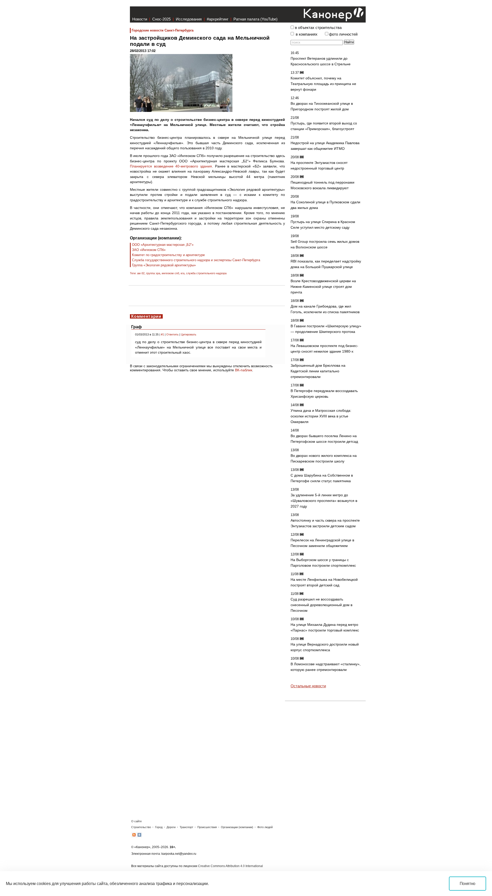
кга (182, 273)
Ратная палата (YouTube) (255, 19)
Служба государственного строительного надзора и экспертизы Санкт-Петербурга (196, 260)
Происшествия (207, 827)
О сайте (136, 821)
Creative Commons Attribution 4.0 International (230, 866)
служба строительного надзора (206, 273)
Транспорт (186, 827)
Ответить (172, 334)
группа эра (153, 273)
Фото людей (265, 827)
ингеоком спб (170, 273)
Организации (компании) (237, 827)
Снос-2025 (161, 19)
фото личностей (343, 34)
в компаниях (306, 34)
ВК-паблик (243, 370)
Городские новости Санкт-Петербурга (162, 30)
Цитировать (188, 334)
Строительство (141, 827)
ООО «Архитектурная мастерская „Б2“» (162, 245)
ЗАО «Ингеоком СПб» (149, 250)
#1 (162, 334)
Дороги (171, 827)
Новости (139, 19)
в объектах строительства (318, 28)
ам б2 (141, 273)
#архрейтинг (217, 19)
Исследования (189, 19)
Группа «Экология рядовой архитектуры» (164, 265)
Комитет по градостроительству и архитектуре (168, 255)
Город (158, 827)
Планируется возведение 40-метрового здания (171, 166)
